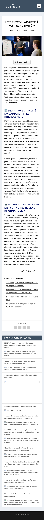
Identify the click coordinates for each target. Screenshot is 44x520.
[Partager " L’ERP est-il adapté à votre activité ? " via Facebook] (15, 327)
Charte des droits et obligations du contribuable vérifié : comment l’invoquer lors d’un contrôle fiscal (22, 464)
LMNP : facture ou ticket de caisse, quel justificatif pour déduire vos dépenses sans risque (20, 345)
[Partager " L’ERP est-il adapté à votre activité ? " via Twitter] (20, 327)
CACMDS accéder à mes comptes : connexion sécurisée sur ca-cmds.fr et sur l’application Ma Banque (21, 432)
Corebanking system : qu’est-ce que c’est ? (20, 406)
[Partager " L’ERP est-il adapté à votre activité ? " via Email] (28, 327)
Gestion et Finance (28, 30)
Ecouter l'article (23, 62)
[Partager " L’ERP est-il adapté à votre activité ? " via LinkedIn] (24, 327)
